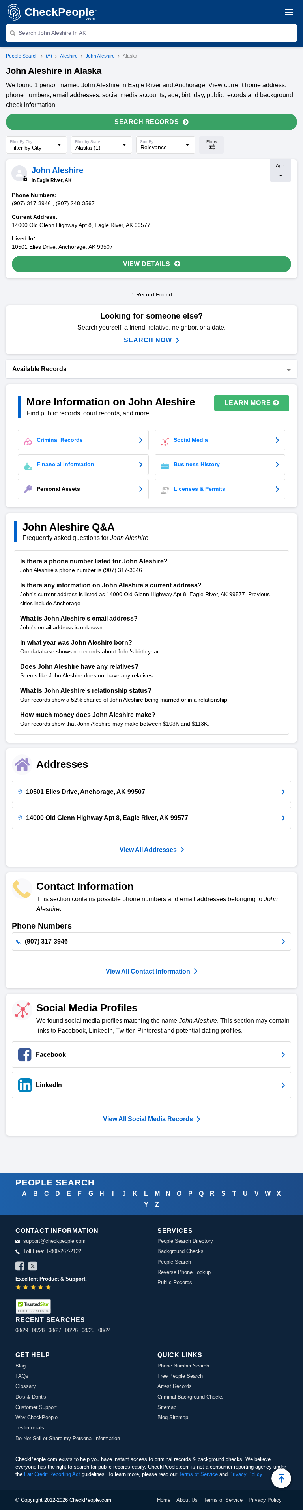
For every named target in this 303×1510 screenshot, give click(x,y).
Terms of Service (198, 1474)
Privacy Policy (245, 1474)
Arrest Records (174, 1386)
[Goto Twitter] (32, 1267)
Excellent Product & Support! (51, 1279)
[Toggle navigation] (289, 12)
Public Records (174, 1282)
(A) (49, 56)
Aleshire (69, 56)
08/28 (38, 1330)
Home (163, 1500)
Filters (211, 141)
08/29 (21, 1330)
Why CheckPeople (36, 1417)
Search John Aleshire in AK (52, 33)
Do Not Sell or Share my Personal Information (67, 1438)
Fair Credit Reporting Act (52, 1474)
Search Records (146, 121)
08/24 (104, 1330)
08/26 (71, 1330)
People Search (22, 56)
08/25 (88, 1330)
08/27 (55, 1330)
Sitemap (166, 1407)
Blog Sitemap (172, 1417)
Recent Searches (50, 1320)
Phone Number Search (183, 1366)
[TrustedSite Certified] (33, 1306)
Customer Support (36, 1407)
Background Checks (180, 1251)
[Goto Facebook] (20, 1267)
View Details (146, 264)
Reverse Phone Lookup (184, 1272)
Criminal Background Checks (190, 1397)
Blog (20, 1366)
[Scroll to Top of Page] (281, 1478)
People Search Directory (185, 1241)
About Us (187, 1500)
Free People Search (180, 1376)
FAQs (21, 1376)
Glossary (25, 1386)
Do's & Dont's (30, 1397)
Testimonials (29, 1428)
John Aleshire (100, 56)
